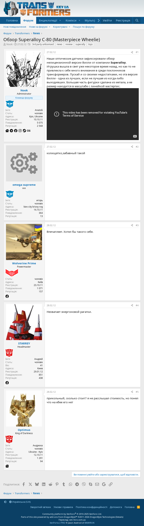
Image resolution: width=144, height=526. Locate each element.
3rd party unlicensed (43, 44)
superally (80, 44)
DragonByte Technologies (102, 516)
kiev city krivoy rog (33, 206)
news (59, 44)
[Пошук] (137, 20)
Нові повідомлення (14, 26)
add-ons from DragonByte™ (63, 516)
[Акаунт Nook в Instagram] (20, 130)
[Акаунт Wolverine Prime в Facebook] (7, 296)
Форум (28, 20)
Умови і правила (63, 507)
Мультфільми (94, 20)
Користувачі (60, 26)
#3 (137, 225)
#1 (137, 52)
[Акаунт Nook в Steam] (25, 130)
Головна (12, 20)
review (68, 44)
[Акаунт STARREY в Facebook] (7, 382)
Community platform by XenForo (72, 513)
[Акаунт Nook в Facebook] (16, 130)
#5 (137, 391)
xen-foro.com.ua (77, 519)
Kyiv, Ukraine (36, 116)
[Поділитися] (132, 52)
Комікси (71, 20)
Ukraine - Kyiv (35, 451)
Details (119, 516)
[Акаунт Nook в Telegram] (12, 130)
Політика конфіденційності (91, 507)
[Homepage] (7, 130)
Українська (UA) (21, 501)
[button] (60, 20)
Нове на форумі (38, 26)
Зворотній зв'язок (40, 507)
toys (90, 44)
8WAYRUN (89, 522)
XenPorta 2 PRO (57, 522)
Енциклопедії (48, 20)
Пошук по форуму (83, 26)
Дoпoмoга (116, 507)
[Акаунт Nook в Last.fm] (28, 130)
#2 (137, 146)
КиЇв (40, 282)
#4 (137, 305)
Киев (40, 368)
